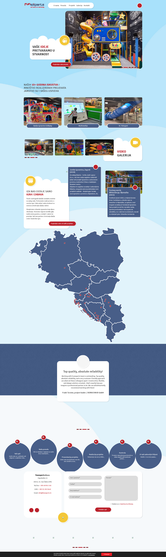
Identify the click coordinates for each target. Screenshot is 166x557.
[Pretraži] (139, 5)
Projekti (72, 5)
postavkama (92, 555)
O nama (56, 5)
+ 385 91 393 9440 (44, 489)
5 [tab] (135, 67)
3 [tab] (128, 67)
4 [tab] (132, 67)
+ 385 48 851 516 (45, 485)
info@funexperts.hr (44, 493)
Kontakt (87, 5)
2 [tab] (125, 67)
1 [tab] (122, 67)
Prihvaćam (106, 554)
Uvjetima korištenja (126, 504)
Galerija (79, 5)
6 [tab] (138, 67)
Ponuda (63, 5)
